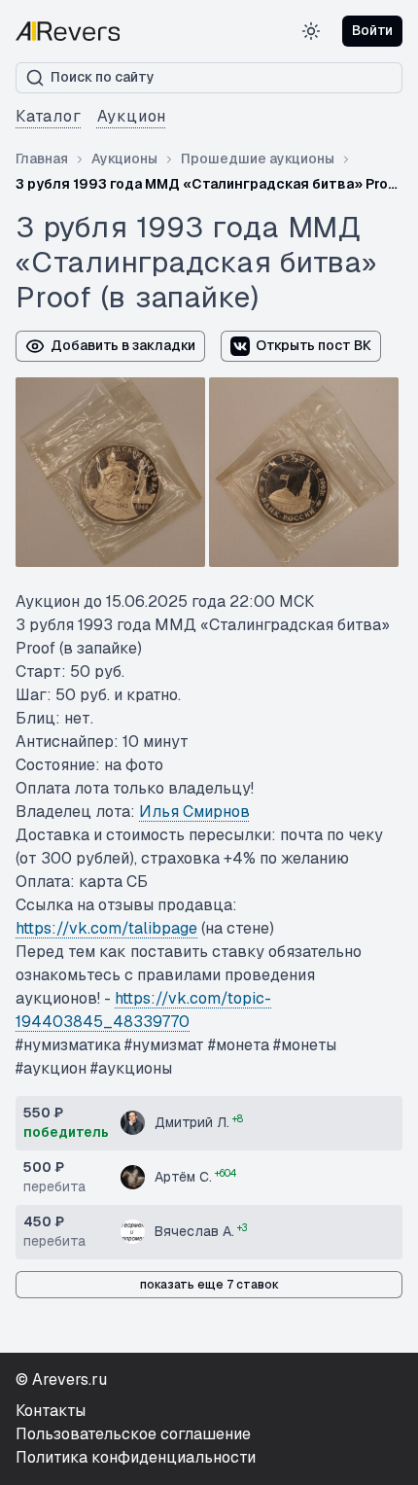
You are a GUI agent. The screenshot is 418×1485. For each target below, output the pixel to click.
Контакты (51, 1410)
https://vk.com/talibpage (106, 928)
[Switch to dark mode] (311, 31)
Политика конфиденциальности (136, 1457)
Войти (372, 30)
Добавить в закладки (123, 345)
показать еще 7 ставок (209, 1284)
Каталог (49, 116)
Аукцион (132, 116)
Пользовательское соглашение (133, 1434)
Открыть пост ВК (313, 345)
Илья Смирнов (194, 811)
